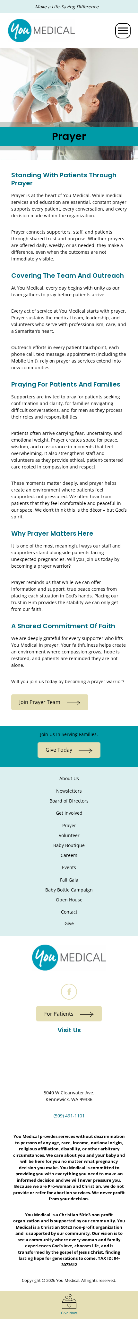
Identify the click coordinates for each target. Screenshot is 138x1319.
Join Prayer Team (39, 702)
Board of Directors (69, 801)
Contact (69, 912)
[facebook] (69, 992)
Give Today (59, 749)
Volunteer (69, 835)
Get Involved (69, 813)
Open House (69, 900)
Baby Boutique (69, 845)
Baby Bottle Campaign (69, 890)
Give (69, 923)
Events (69, 867)
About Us (69, 778)
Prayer (69, 825)
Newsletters (69, 791)
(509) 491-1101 (69, 1116)
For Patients (58, 1013)
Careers (69, 855)
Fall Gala (69, 880)
